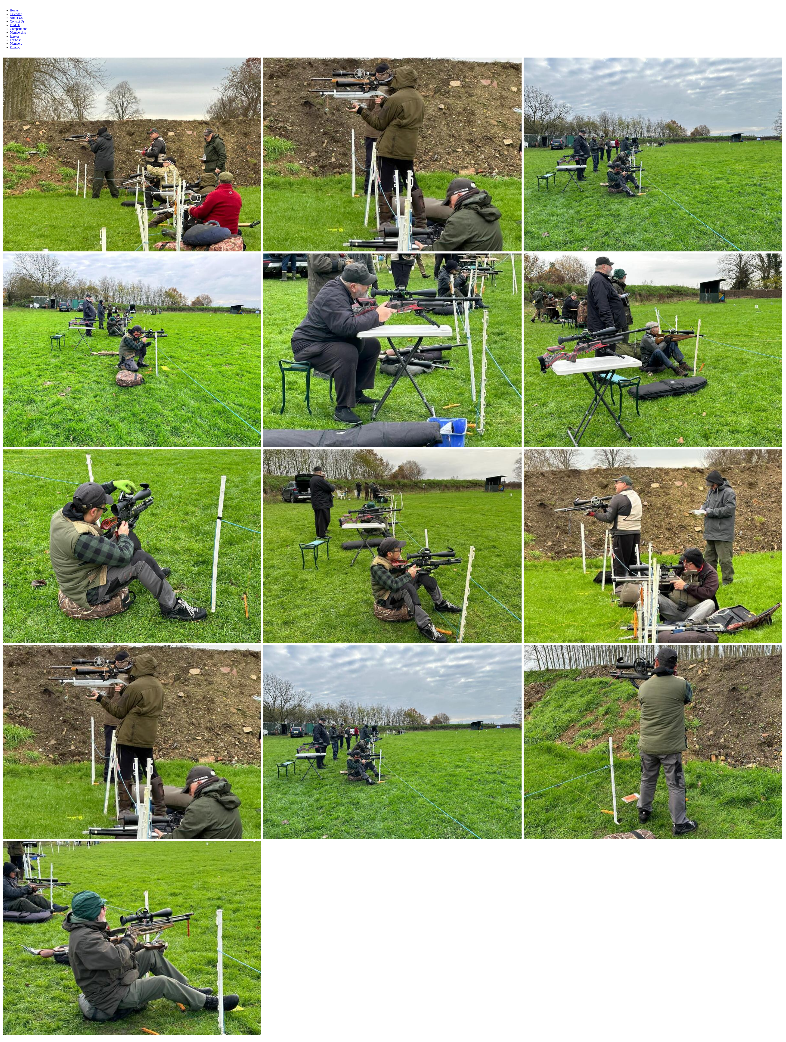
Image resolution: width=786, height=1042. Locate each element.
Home (14, 10)
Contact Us (17, 21)
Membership (18, 32)
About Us (16, 17)
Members (16, 43)
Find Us (15, 25)
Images (14, 36)
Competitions (18, 29)
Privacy (15, 47)
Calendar (15, 14)
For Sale (15, 40)
